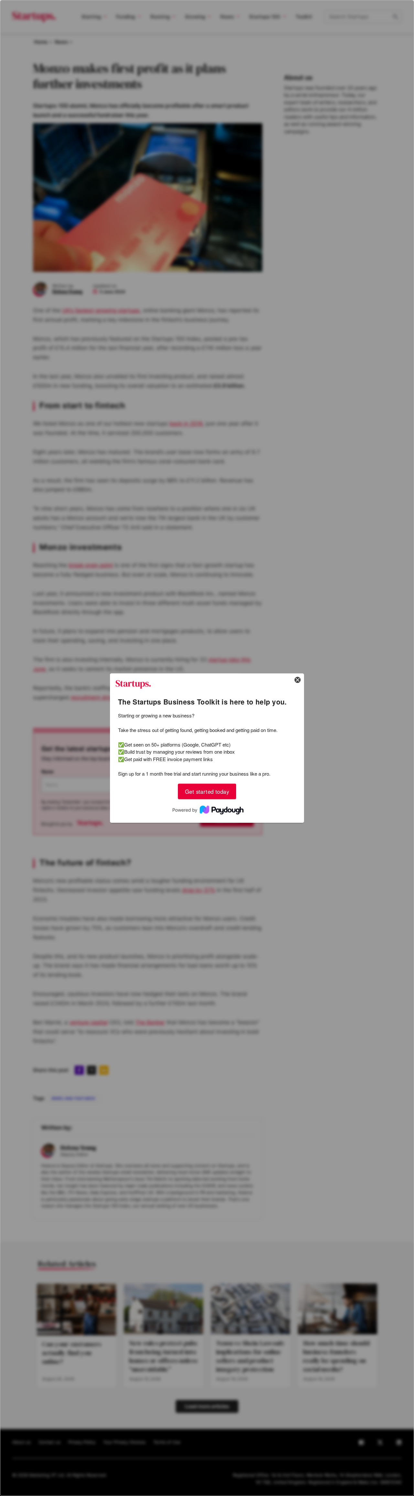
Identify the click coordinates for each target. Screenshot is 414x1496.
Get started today (207, 791)
